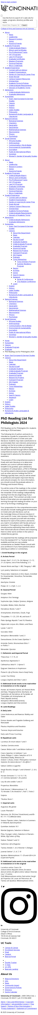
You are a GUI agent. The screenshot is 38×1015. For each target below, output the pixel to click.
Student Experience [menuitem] (12, 68)
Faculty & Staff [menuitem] (18, 239)
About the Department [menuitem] (21, 233)
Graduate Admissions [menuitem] (17, 94)
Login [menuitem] (15, 284)
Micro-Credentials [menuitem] (15, 65)
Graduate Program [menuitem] (20, 246)
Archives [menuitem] (16, 270)
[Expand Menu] (35, 29)
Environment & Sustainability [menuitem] (20, 147)
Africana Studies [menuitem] (15, 141)
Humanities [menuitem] (9, 96)
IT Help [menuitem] (7, 965)
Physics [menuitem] (11, 134)
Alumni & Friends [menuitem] (15, 43)
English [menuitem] (11, 105)
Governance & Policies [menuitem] (13, 987)
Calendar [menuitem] (16, 237)
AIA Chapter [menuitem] (17, 255)
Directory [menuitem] (8, 990)
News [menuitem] (11, 35)
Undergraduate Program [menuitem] (22, 244)
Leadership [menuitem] (13, 37)
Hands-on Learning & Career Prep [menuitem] (22, 74)
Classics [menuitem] (12, 103)
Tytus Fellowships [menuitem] (20, 259)
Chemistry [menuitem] (13, 123)
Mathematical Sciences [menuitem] (17, 130)
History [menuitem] (11, 107)
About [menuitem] (7, 32)
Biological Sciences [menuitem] (16, 121)
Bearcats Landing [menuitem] (11, 969)
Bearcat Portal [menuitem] (10, 956)
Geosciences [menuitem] (13, 127)
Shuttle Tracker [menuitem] (11, 962)
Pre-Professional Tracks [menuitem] (18, 52)
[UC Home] (19, 8)
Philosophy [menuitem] (13, 112)
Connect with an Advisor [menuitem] (18, 70)
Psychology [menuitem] (13, 136)
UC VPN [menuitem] (8, 967)
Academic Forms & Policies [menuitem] (19, 83)
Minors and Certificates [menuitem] (18, 50)
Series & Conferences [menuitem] (25, 279)
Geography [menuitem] (13, 125)
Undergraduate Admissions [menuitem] (19, 92)
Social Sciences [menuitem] (10, 138)
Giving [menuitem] (11, 41)
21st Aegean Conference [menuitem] (26, 281)
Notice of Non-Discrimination (19, 1006)
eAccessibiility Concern (20, 1004)
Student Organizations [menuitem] (17, 72)
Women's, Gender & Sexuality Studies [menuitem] (23, 156)
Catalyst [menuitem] (8, 954)
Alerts (3, 1002)
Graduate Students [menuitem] (20, 242)
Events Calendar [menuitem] (11, 992)
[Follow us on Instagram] (19, 923)
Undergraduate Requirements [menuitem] (20, 85)
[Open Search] (1, 16)
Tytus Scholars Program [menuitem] (26, 262)
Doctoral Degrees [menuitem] (15, 63)
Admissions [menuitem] (9, 90)
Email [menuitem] (7, 952)
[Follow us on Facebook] (2, 887)
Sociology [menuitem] (12, 154)
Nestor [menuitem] (15, 268)
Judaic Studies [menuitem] (14, 110)
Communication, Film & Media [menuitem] (20, 145)
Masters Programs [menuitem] (16, 61)
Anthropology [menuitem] (14, 143)
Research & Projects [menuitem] (20, 251)
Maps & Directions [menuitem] (12, 979)
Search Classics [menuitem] (18, 275)
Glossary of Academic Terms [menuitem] (19, 88)
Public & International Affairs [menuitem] (20, 152)
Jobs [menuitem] (6, 981)
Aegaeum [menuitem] (16, 277)
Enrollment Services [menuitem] (12, 950)
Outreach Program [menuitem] (20, 253)
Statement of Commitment (27, 1008)
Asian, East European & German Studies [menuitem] (20, 355)
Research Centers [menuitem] (15, 39)
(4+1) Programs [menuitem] (15, 54)
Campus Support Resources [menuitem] (19, 79)
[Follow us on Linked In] (1, 925)
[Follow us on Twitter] (3, 887)
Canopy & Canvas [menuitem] (11, 948)
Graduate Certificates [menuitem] (17, 59)
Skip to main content (9, 2)
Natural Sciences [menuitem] (11, 119)
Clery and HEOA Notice (15, 1002)
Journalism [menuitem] (13, 149)
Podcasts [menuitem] (16, 257)
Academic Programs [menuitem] (12, 46)
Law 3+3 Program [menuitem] (15, 57)
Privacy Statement (8, 1008)
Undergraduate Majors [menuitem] (17, 48)
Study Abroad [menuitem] (14, 77)
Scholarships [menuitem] (14, 81)
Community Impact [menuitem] (12, 985)
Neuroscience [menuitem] (14, 132)
